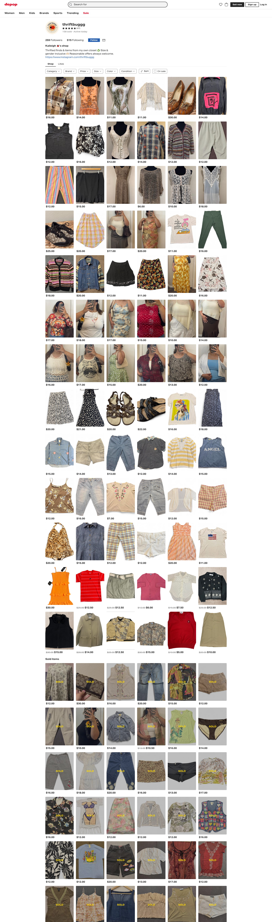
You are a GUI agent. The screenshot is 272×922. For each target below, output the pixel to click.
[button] (71, 28)
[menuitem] (9, 13)
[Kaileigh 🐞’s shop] (52, 28)
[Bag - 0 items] (226, 5)
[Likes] (221, 5)
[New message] (104, 40)
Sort (146, 71)
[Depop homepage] (11, 4)
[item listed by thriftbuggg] (59, 96)
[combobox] (118, 4)
